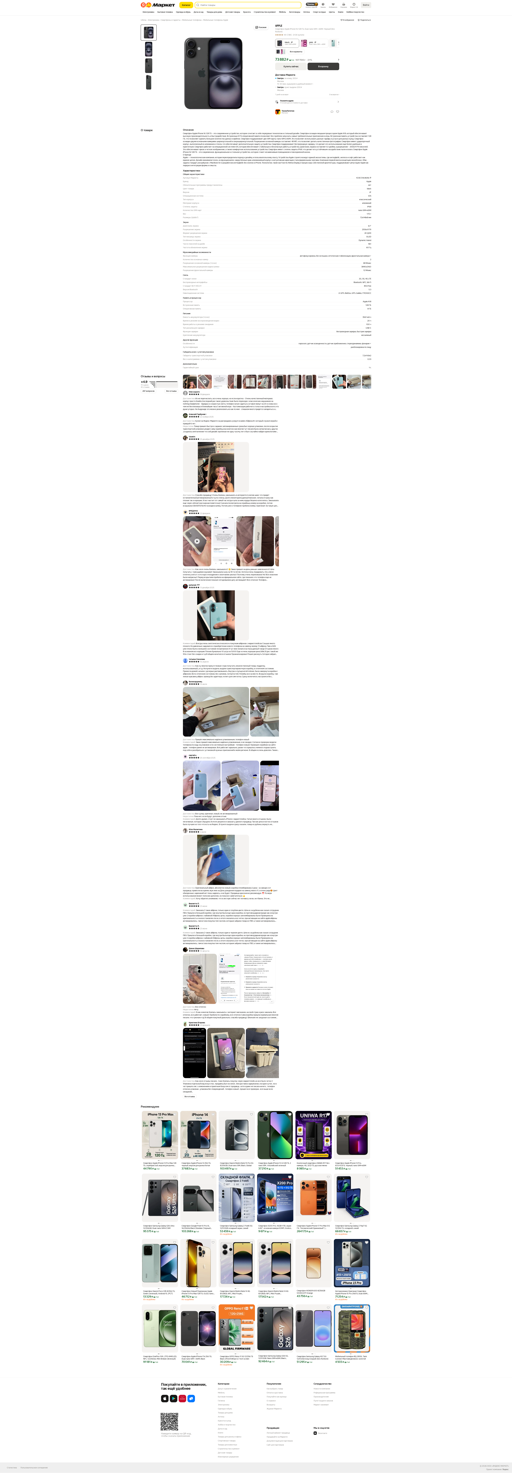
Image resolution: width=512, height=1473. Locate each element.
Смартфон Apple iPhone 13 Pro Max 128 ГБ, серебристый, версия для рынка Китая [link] (159, 1164)
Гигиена (221, 1401)
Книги (220, 1433)
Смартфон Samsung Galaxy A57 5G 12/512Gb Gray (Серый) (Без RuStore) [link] (312, 1357)
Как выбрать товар (275, 1389)
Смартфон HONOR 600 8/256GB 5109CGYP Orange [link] (311, 1292)
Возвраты (271, 1405)
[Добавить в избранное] (175, 1114)
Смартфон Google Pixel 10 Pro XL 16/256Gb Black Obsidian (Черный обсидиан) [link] (196, 1227)
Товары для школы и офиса (229, 1437)
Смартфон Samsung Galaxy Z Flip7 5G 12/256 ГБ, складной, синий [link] (351, 1227)
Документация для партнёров (280, 1441)
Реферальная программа (324, 1393)
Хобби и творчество (226, 1425)
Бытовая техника (225, 1397)
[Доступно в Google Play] (173, 1402)
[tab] (148, 12)
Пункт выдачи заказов (323, 1401)
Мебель (221, 1393)
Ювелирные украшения (228, 1457)
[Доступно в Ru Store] (191, 1402)
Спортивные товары (227, 1441)
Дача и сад (222, 1429)
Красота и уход (224, 1421)
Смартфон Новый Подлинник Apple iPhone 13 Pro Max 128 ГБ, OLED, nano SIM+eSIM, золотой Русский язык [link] (197, 1292)
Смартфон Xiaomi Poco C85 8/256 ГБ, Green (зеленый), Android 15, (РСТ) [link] (159, 1292)
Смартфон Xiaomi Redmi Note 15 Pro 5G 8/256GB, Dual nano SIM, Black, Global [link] (236, 1164)
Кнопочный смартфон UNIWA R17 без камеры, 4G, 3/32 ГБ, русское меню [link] (313, 1164)
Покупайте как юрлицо (277, 1397)
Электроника (223, 1405)
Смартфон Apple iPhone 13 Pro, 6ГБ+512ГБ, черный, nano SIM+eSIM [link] (350, 1164)
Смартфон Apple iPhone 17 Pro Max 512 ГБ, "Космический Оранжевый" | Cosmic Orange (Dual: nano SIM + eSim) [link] (313, 1227)
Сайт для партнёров (275, 1445)
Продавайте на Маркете (277, 1437)
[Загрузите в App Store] (165, 1402)
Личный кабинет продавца (278, 1433)
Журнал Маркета (274, 1409)
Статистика (12, 1468)
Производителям (321, 1397)
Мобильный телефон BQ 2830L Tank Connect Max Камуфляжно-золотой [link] (351, 1357)
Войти (366, 5)
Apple (278, 26)
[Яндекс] (505, 1469)
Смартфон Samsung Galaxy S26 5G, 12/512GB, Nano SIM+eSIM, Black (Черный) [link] (273, 1357)
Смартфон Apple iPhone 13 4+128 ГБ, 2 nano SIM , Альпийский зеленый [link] (274, 1164)
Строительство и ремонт (229, 1449)
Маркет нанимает (321, 1405)
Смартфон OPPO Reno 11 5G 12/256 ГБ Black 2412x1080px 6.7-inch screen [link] (236, 1357)
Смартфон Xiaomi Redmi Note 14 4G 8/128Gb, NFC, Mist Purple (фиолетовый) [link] (235, 1292)
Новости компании (322, 1389)
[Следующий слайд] (264, 73)
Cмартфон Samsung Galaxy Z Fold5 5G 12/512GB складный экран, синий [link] (236, 1227)
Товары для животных (227, 1445)
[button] (314, 43)
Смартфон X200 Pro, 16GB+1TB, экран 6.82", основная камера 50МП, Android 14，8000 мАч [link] (275, 1227)
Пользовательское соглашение (34, 1468)
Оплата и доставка (275, 1393)
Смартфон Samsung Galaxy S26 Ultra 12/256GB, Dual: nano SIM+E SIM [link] (158, 1227)
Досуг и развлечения (227, 1389)
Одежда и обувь (225, 1409)
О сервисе (271, 1401)
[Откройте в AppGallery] (182, 1402)
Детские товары (225, 1453)
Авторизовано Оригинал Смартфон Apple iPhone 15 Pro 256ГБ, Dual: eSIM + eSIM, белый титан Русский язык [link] (352, 1292)
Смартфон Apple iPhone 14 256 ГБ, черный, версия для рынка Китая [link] (196, 1164)
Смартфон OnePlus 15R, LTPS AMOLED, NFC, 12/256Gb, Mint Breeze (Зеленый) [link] (160, 1357)
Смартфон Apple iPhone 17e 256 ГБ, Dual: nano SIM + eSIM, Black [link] (197, 1357)
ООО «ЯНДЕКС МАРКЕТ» (498, 1466)
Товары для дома (225, 1413)
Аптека (221, 1417)
